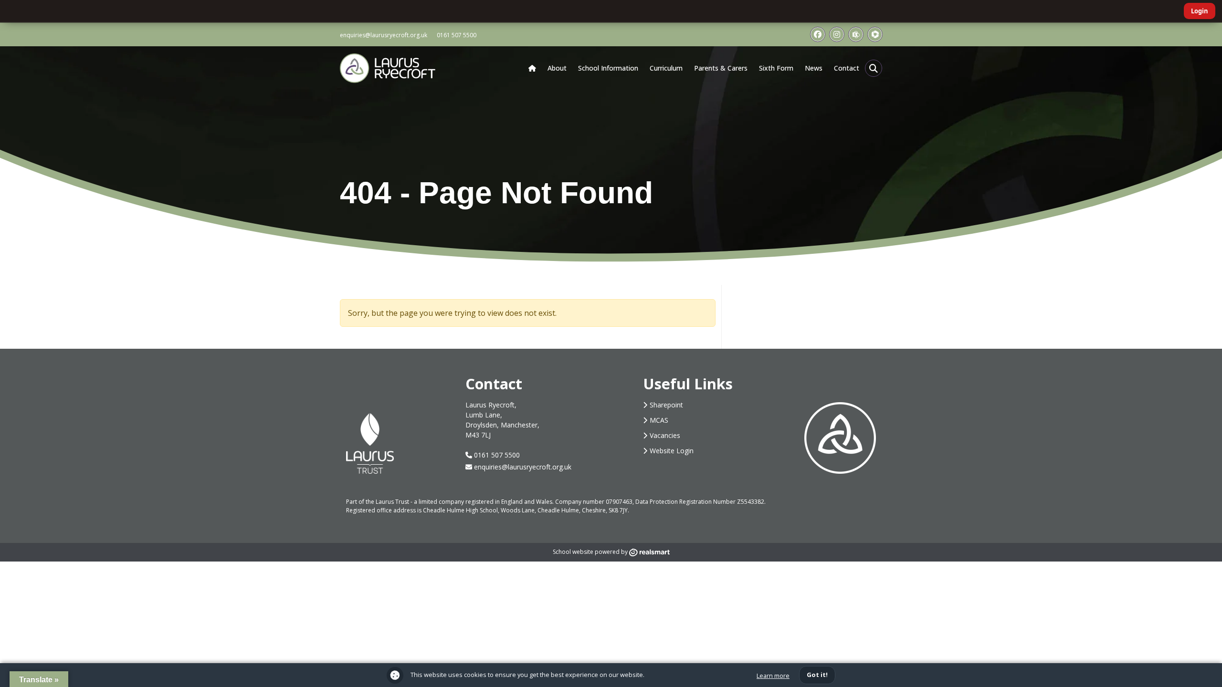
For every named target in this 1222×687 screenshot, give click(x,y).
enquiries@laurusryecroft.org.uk (383, 35)
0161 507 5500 (456, 35)
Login (1199, 11)
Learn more (773, 675)
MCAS (659, 420)
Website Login (672, 450)
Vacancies (665, 435)
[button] (873, 68)
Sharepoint (666, 404)
